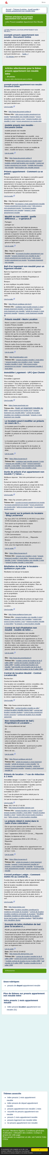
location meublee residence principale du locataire (24, 915)
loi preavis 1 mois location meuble (27, 624)
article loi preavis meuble (25, 507)
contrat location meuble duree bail (18, 710)
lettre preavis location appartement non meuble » (21, 30)
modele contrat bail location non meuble (20, 163)
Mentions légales (17, 1131)
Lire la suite (8, 107)
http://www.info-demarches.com (21, 954)
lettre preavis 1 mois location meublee (23, 817)
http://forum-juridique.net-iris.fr (20, 304)
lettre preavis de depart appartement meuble (22, 1104)
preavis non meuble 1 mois (16, 463)
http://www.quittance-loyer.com (20, 614)
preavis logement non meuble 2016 (20, 410)
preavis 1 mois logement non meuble (19, 866)
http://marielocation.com (18, 357)
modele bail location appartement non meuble (29, 958)
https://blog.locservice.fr (18, 459)
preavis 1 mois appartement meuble (22, 1117)
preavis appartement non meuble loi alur (18, 258)
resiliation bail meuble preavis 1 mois (29, 307)
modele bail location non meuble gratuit (29, 161)
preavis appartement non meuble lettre (29, 121)
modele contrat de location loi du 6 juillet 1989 (23, 961)
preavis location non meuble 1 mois (19, 362)
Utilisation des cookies (23, 1133)
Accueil (6, 1131)
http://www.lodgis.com (17, 907)
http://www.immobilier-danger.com (21, 808)
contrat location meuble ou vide (27, 708)
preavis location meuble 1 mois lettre (30, 360)
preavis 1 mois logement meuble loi (25, 864)
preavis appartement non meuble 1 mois (18, 206)
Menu (43, 2)
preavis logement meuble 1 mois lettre (18, 309)
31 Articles (10, 57)
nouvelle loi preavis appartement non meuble (30, 502)
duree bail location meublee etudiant (17, 918)
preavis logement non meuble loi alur (26, 256)
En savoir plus (37, 1153)
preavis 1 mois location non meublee (18, 619)
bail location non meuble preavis (22, 117)
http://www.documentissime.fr (20, 658)
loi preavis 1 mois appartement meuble (30, 204)
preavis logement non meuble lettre (22, 1120)
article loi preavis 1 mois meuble (24, 764)
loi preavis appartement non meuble (16, 505)
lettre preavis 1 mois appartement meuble (21, 1001)
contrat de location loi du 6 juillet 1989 (28, 669)
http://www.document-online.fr (20, 112)
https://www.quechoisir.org (18, 405)
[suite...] (25, 54)
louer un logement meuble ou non (23, 409)
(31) (24, 1008)
